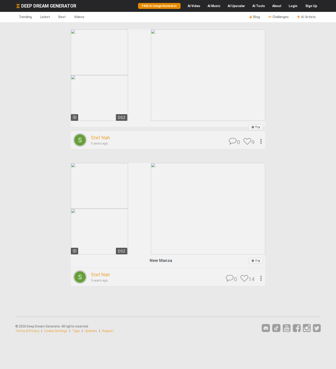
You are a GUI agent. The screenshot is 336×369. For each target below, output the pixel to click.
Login (293, 6)
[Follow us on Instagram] (307, 328)
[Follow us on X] (317, 328)
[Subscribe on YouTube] (287, 328)
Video (194, 6)
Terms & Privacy (27, 331)
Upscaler (236, 6)
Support (108, 331)
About (276, 6)
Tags (76, 331)
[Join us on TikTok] (276, 328)
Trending (25, 17)
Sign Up (311, 6)
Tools (258, 6)
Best (62, 17)
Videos (79, 17)
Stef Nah (100, 137)
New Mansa (161, 260)
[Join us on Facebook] (297, 328)
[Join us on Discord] (266, 328)
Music (214, 6)
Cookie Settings (55, 331)
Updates (91, 331)
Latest (45, 17)
